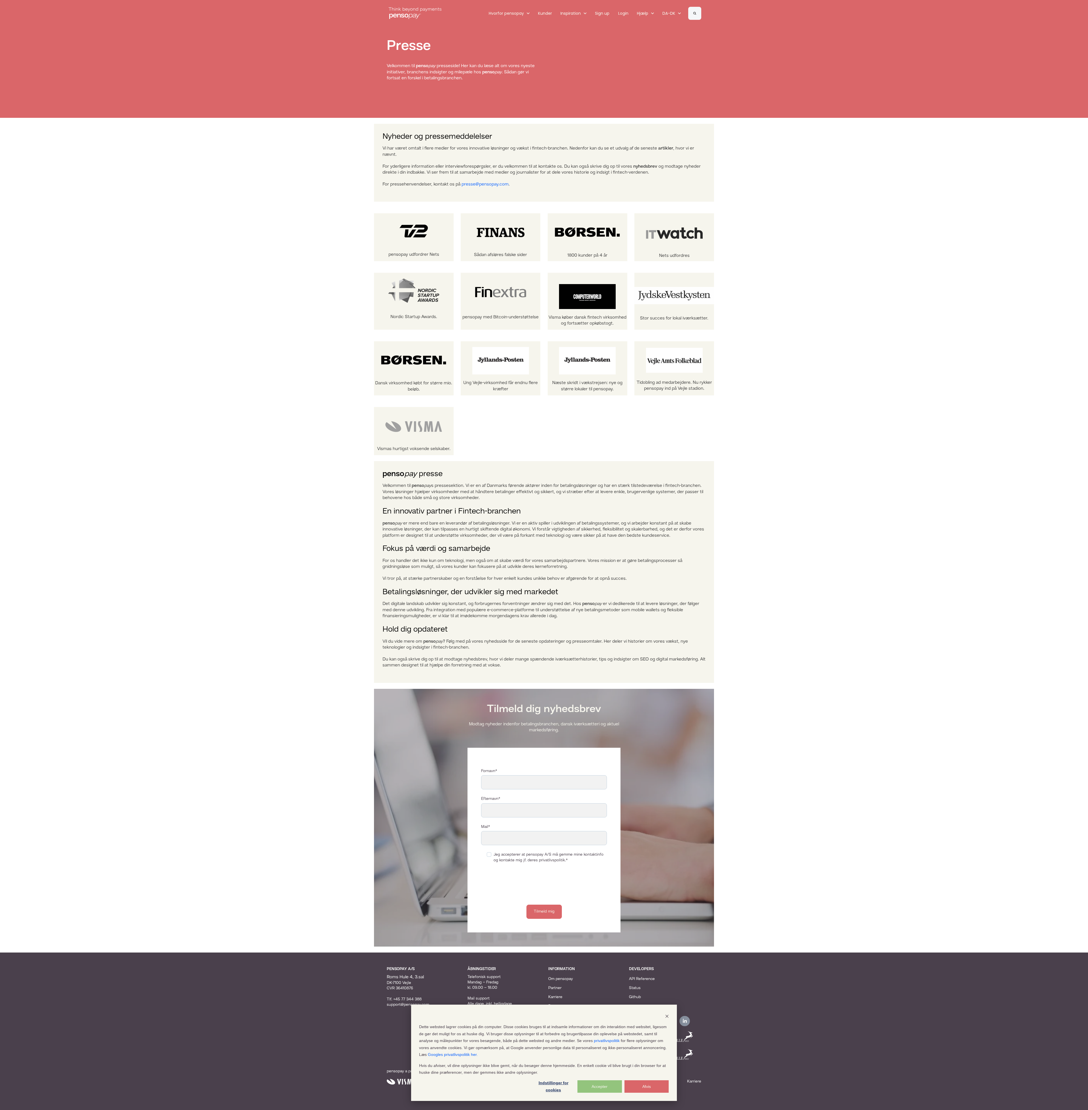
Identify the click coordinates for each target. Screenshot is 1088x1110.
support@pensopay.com (408, 1005)
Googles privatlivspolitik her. (453, 1054)
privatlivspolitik (607, 1040)
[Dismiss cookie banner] (667, 1016)
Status (635, 988)
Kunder (545, 13)
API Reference (642, 979)
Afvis (646, 1086)
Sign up (602, 13)
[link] (415, 13)
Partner (555, 988)
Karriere (555, 997)
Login (623, 13)
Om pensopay (560, 979)
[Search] (694, 13)
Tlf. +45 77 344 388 (404, 999)
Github (635, 997)
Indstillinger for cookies (553, 1086)
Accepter (599, 1086)
